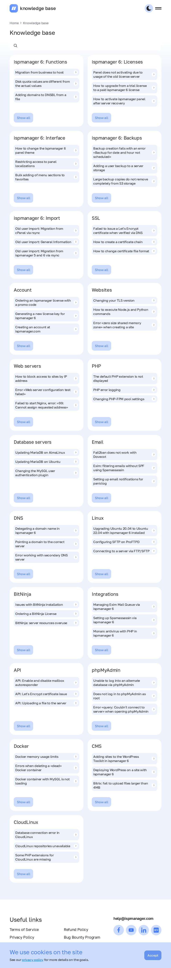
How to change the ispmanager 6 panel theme (40, 150)
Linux (97, 518)
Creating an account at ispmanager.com (32, 329)
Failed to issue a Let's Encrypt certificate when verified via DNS (117, 230)
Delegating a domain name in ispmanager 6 (37, 530)
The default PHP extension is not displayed (118, 378)
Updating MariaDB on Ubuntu (37, 462)
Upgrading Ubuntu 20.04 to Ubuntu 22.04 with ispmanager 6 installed (120, 530)
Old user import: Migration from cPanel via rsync (39, 230)
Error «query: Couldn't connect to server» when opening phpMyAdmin (120, 709)
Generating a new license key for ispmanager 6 (40, 316)
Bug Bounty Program (82, 937)
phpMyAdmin (106, 670)
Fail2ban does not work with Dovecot (114, 454)
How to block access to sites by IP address (41, 378)
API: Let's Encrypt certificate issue (41, 694)
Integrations (105, 594)
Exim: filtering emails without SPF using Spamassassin (118, 468)
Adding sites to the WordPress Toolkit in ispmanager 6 (116, 758)
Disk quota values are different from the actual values (42, 83)
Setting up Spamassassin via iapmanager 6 (114, 620)
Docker (21, 746)
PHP (96, 366)
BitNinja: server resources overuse (41, 623)
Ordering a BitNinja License (35, 614)
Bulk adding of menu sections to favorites (40, 177)
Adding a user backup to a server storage (118, 168)
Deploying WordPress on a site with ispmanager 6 (120, 772)
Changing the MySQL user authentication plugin (35, 473)
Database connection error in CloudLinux (37, 835)
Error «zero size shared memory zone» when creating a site (117, 325)
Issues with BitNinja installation (39, 604)
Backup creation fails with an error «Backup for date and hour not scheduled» (119, 152)
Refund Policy (76, 929)
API (17, 670)
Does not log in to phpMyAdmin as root (119, 696)
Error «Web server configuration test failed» (42, 392)
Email (97, 442)
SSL (96, 218)
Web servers (27, 366)
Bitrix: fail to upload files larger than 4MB (120, 785)
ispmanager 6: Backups (117, 138)
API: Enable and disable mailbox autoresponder (39, 682)
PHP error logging (107, 390)
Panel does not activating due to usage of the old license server (118, 74)
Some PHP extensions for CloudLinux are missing (34, 857)
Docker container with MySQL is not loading (42, 781)
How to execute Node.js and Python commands (120, 311)
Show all (23, 118)
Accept (152, 955)
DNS (18, 518)
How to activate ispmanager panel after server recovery (119, 101)
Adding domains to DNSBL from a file (40, 97)
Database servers (33, 442)
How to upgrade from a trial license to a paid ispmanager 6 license (120, 88)
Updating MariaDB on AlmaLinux (40, 452)
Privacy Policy (22, 937)
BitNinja (22, 594)
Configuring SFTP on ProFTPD (116, 542)
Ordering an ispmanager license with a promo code (43, 302)
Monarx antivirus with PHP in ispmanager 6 (115, 633)
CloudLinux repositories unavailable (42, 846)
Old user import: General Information (43, 242)
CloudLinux (26, 822)
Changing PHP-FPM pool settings (118, 399)
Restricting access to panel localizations (35, 164)
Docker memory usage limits (36, 756)
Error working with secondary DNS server (41, 557)
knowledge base (38, 8)
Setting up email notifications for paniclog (118, 481)
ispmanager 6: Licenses (117, 62)
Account (23, 290)
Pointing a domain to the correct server (39, 544)
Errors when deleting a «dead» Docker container (38, 768)
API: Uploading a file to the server (40, 703)
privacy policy (32, 960)
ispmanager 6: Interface (39, 138)
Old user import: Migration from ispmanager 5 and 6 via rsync (39, 253)
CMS (97, 746)
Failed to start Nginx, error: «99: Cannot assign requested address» (41, 405)
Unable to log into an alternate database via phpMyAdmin (116, 682)
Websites (102, 290)
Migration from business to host (39, 72)
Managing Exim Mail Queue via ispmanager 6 (116, 606)
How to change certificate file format (121, 251)
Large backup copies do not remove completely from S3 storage (120, 181)
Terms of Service (24, 929)
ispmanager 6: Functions (40, 62)
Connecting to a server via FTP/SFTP (121, 551)
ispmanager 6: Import (37, 218)
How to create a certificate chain (117, 242)
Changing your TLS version (114, 300)
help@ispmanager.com (133, 918)
